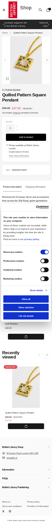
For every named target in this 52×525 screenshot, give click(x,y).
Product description (12, 187)
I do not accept (26, 316)
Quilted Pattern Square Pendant (19, 413)
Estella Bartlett (11, 90)
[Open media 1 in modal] (26, 60)
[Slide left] (4, 24)
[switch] (44, 261)
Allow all (26, 299)
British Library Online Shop (22, 520)
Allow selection (26, 307)
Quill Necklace (11, 324)
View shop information (19, 156)
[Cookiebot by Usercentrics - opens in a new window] (37, 207)
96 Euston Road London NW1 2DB (22, 453)
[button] (4, 10)
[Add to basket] (26, 337)
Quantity (9, 122)
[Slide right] (48, 24)
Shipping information (35, 187)
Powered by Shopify (38, 520)
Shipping (16, 113)
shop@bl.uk (11, 458)
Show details (36, 290)
